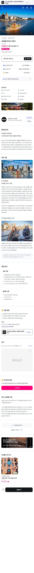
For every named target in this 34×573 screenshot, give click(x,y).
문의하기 (29, 121)
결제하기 (19, 490)
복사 (21, 430)
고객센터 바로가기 (18, 425)
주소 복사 (30, 346)
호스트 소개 (29, 117)
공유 (27, 7)
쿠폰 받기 (28, 58)
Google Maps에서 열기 (7, 326)
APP (27, 2)
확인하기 (18, 388)
